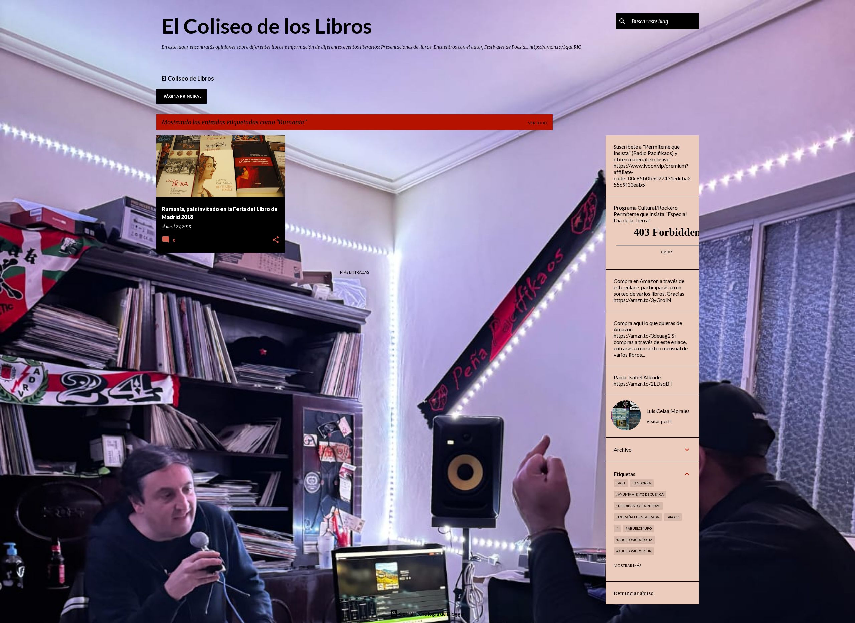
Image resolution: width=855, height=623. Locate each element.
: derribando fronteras (638, 506)
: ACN (620, 483)
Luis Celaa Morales (668, 411)
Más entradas (354, 272)
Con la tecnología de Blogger (431, 613)
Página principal (182, 96)
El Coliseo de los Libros (267, 25)
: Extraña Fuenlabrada (637, 517)
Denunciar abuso (634, 593)
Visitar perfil (659, 421)
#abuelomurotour (633, 551)
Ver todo (537, 122)
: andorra (642, 483)
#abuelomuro (639, 528)
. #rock (673, 517)
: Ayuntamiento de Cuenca (640, 494)
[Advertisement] (579, 235)
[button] (276, 240)
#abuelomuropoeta (634, 540)
